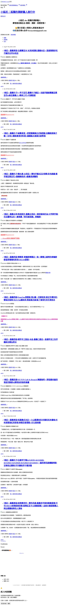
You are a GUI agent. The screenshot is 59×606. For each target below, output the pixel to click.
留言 (14, 80)
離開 (9, 603)
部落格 (5, 39)
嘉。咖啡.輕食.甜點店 (16, 83)
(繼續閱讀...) (4, 77)
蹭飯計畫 (47, 272)
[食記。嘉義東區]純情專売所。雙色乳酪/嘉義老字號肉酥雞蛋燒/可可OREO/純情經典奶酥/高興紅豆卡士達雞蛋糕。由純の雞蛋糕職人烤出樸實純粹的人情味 (31, 505)
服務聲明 (44, 585)
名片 (5, 41)
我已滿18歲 (3, 603)
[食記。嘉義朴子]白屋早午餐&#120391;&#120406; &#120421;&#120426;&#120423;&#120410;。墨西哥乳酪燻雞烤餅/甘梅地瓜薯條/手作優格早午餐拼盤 (30, 463)
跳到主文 (3, 16)
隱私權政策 (38, 585)
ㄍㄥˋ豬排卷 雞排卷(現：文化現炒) (27, 63)
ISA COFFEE (22, 142)
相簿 (5, 37)
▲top (2, 86)
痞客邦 (10, 80)
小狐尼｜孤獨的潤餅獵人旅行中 (18, 12)
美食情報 (13, 34)
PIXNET (18, 585)
